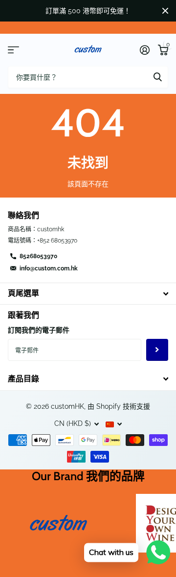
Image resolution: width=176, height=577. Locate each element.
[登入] (144, 50)
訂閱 (157, 350)
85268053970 (38, 256)
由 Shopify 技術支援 (119, 406)
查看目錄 (13, 50)
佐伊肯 (157, 77)
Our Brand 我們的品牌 (88, 476)
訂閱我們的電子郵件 (38, 330)
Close (165, 11)
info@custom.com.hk (49, 268)
